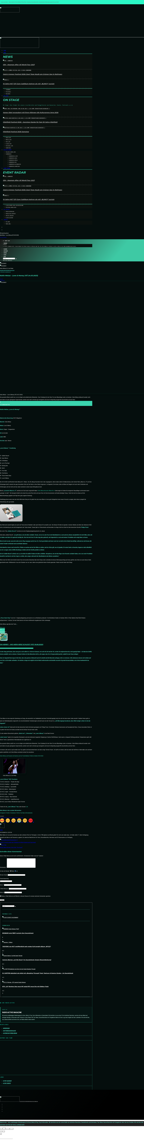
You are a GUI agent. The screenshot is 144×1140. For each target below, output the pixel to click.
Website (2, 892)
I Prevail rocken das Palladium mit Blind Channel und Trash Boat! (18, 842)
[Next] (4, 1131)
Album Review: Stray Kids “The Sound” (11, 847)
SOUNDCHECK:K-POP (13, 156)
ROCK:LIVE (8, 137)
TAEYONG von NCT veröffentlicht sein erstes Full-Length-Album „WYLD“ (26, 946)
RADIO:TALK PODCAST (11, 213)
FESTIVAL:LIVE (9, 145)
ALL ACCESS (7, 209)
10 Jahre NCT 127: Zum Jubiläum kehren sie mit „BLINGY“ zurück (28, 84)
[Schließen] (1, 1129)
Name (2, 885)
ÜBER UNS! (8, 223)
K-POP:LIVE (8, 143)
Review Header (3, 875)
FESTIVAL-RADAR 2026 (11, 207)
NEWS (5, 52)
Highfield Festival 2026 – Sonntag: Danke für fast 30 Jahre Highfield (30, 122)
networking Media (20, 817)
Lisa (1, 830)
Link (27, 806)
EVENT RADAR (7, 168)
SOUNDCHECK (8, 153)
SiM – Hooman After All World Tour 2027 (19, 65)
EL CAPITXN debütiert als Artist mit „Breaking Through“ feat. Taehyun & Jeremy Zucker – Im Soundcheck (37, 973)
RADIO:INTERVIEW (10, 211)
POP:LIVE (8, 141)
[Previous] (1, 1131)
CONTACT (6, 219)
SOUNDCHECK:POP (13, 162)
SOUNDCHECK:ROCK (13, 158)
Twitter (8, 813)
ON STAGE (6, 95)
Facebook (13, 813)
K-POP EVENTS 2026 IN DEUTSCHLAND (14, 205)
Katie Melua (2, 817)
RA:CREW (8, 221)
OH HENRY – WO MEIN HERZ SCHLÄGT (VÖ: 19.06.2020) (21, 644)
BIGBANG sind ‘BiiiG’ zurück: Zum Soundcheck (17, 933)
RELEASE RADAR (7, 149)
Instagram (2, 813)
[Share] (4, 1128)
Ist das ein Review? (5, 871)
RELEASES (8, 93)
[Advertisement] (72, 25)
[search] (15, 906)
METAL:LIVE (8, 139)
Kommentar (3, 867)
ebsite (30, 813)
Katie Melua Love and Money (8, 817)
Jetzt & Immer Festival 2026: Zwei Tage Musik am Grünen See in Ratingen (32, 74)
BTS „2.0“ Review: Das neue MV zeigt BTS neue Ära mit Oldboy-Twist (25, 986)
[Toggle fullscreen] (8, 1129)
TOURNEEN (8, 89)
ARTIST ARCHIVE (10, 215)
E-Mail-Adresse (4, 888)
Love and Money (15, 817)
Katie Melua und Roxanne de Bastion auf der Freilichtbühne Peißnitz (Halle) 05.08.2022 (21, 756)
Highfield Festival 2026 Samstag (16, 132)
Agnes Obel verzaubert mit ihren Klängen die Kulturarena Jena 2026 (30, 112)
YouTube (22, 813)
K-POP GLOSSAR (9, 217)
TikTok (18, 813)
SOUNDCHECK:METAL (13, 160)
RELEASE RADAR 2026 (11, 151)
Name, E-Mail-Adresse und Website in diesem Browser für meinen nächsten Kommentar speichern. (26, 896)
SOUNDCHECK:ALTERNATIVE (15, 164)
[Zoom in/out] (11, 1129)
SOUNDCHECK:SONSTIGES (14, 166)
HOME (5, 50)
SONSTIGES (8, 147)
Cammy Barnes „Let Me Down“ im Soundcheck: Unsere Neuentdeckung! (26, 960)
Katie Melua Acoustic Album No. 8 (46, 490)
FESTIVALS (8, 91)
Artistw (27, 813)
